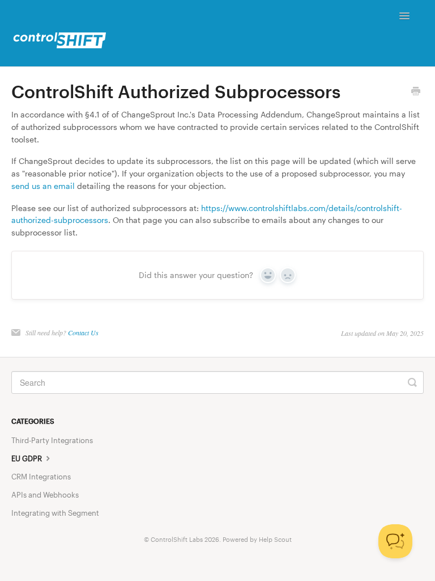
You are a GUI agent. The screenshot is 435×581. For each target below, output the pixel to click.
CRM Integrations (41, 476)
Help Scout (275, 539)
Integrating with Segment (55, 512)
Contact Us (83, 332)
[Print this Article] (415, 92)
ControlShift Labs (177, 539)
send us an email (43, 186)
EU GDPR (27, 458)
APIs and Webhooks (45, 494)
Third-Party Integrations (52, 440)
